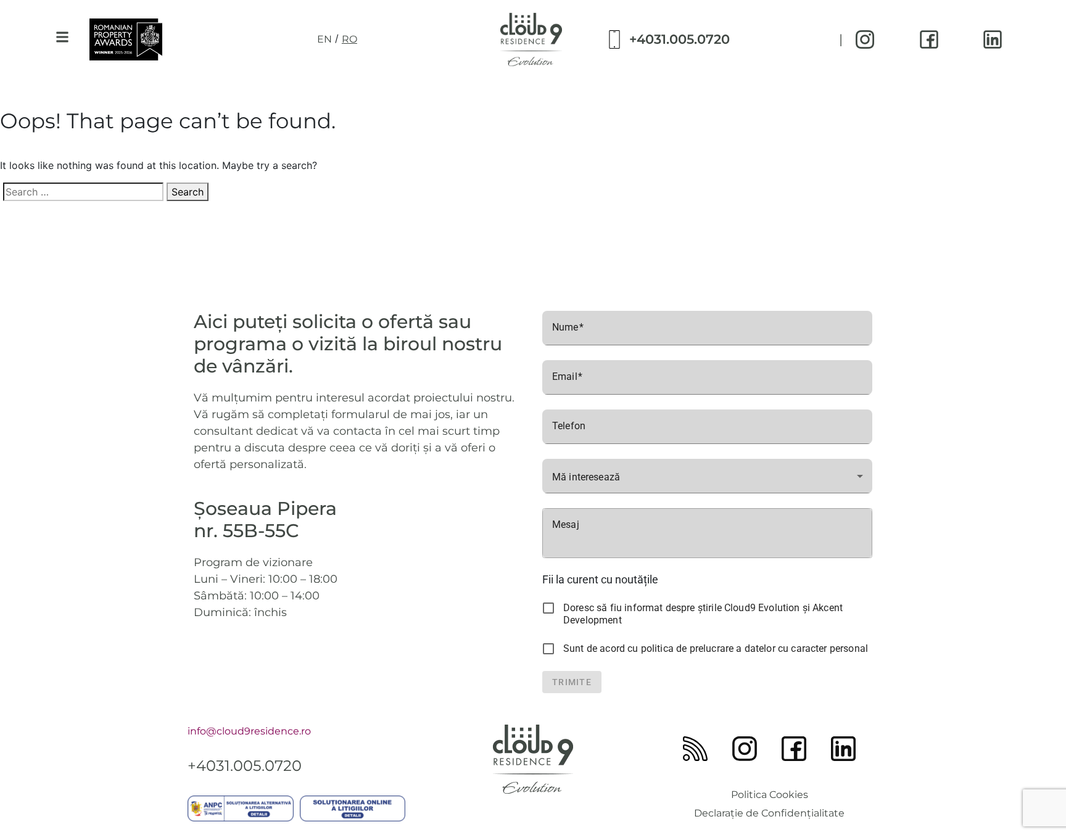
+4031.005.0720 (679, 39)
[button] (62, 37)
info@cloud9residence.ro (249, 731)
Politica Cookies (769, 794)
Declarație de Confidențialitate (769, 813)
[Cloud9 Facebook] (929, 39)
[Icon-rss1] (695, 748)
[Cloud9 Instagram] (865, 39)
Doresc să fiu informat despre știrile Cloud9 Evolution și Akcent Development (703, 614)
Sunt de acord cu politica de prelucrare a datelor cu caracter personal (715, 648)
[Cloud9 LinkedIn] (992, 39)
